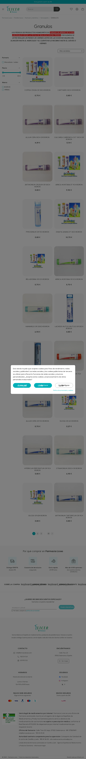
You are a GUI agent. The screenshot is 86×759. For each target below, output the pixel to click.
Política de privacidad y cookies (63, 390)
